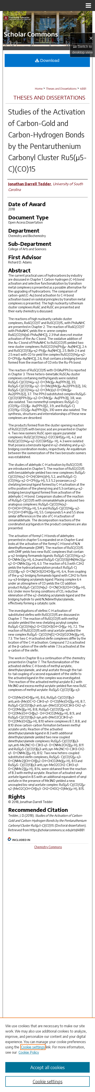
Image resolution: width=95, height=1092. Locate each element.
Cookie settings (33, 1047)
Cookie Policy (29, 1052)
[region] (47, 1055)
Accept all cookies (47, 1067)
